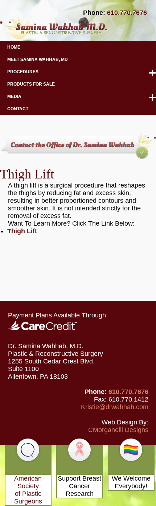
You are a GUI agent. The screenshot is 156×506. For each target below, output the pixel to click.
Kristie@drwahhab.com (114, 407)
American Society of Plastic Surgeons (28, 490)
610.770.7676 (127, 12)
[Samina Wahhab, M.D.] (53, 37)
